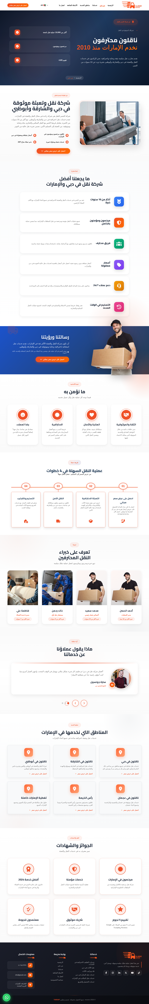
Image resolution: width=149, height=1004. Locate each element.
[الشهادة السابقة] (84, 703)
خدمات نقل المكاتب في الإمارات (83, 978)
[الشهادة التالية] (75, 703)
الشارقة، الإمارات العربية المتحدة (20, 985)
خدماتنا (94, 5)
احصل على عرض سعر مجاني (18, 5)
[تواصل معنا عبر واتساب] (6, 997)
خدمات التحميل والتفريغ (86, 982)
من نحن (102, 5)
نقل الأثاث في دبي (88, 968)
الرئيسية (110, 5)
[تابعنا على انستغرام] (112, 972)
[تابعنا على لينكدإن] (119, 972)
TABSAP (57, 1000)
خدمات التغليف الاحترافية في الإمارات (84, 963)
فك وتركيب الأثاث (88, 971)
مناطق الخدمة (85, 5)
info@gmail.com (20, 975)
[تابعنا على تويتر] (125, 972)
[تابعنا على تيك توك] (139, 972)
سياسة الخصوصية (57, 980)
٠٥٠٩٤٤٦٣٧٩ (22, 965)
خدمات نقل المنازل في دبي (84, 975)
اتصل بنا (61, 5)
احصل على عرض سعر (131, 774)
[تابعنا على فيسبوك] (106, 972)
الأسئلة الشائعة (72, 5)
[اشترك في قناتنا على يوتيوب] (132, 972)
